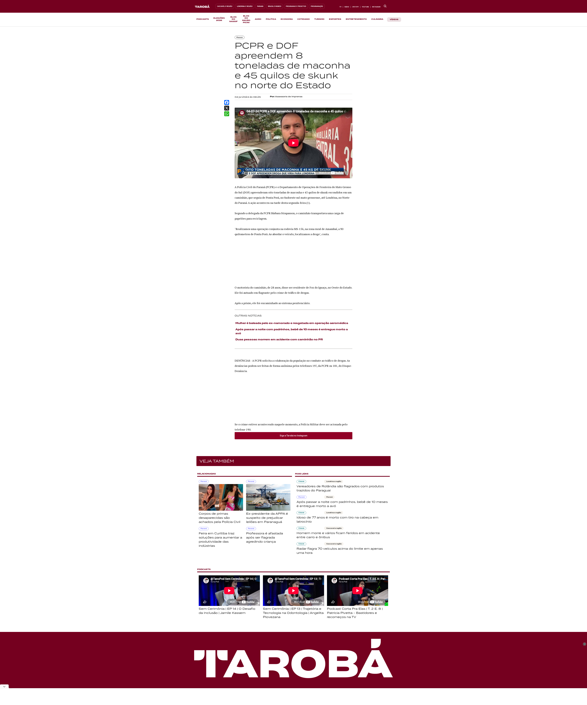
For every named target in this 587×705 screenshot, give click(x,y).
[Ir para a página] (204, 6)
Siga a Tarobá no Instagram (293, 435)
